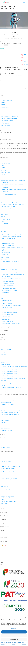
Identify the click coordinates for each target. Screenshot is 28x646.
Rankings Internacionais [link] (6, 445)
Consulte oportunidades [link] (6, 428)
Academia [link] (3, 99)
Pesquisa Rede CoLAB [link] (7, 218)
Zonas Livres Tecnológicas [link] (7, 208)
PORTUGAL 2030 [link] (4, 298)
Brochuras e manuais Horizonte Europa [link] (10, 272)
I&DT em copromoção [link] (7, 307)
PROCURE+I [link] (3, 263)
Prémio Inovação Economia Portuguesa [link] (10, 414)
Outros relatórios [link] (4, 470)
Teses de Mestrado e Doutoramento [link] (9, 478)
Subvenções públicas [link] (5, 364)
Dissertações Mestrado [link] (6, 480)
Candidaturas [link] (5, 182)
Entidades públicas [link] (5, 107)
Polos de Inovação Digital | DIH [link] (8, 206)
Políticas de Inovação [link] (5, 125)
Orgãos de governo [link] (6, 254)
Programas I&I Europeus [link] (7, 267)
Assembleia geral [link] (4, 352)
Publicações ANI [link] (4, 494)
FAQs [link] (25, 61)
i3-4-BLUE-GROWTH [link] (5, 257)
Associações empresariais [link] (6, 100)
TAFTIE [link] (3, 174)
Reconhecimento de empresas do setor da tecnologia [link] (13, 180)
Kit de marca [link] (4, 422)
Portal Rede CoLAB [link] (6, 219)
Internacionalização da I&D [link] (8, 314)
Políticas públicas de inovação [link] (9, 229)
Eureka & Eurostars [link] (6, 287)
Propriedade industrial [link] (6, 316)
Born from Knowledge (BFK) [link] (7, 233)
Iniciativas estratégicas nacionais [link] (9, 199)
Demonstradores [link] (5, 310)
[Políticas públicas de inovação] (14, 228)
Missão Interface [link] (5, 212)
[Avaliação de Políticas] (14, 483)
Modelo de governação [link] (6, 349)
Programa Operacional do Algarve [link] (9, 371)
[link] (6, 2)
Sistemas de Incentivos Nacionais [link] (9, 296)
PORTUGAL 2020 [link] (4, 302)
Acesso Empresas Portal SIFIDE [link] (9, 194)
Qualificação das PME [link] (6, 319)
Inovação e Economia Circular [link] (7, 404)
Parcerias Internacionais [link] (6, 170)
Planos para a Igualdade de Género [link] (8, 400)
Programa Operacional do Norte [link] (9, 376)
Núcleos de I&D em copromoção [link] (9, 309)
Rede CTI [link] (3, 221)
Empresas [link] (3, 104)
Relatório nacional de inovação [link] (8, 471)
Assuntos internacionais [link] (7, 161)
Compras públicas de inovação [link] (7, 245)
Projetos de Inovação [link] (5, 122)
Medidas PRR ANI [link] (5, 123)
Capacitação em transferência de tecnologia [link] (11, 236)
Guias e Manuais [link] (4, 214)
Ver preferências (14, 639)
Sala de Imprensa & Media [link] (7, 418)
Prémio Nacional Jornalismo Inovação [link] (9, 412)
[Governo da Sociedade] (14, 346)
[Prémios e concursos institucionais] (14, 407)
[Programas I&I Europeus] (14, 266)
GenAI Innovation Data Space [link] (7, 243)
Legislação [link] (4, 193)
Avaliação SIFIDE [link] (4, 486)
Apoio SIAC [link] (3, 385)
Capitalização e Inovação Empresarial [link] (9, 202)
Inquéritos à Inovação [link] (6, 447)
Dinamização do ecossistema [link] (8, 238)
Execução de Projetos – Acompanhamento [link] (11, 305)
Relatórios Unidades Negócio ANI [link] (8, 501)
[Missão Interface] (14, 211)
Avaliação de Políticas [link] (6, 484)
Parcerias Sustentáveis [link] (6, 402)
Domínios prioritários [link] (6, 252)
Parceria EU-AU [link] (5, 169)
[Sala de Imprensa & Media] (14, 417)
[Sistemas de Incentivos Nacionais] (14, 295)
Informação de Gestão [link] (6, 359)
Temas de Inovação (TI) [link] (6, 461)
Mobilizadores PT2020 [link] (7, 303)
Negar (14, 635)
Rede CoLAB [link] (4, 216)
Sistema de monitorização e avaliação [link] (10, 256)
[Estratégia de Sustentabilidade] (14, 397)
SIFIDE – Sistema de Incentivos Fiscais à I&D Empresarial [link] (13, 189)
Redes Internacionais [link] (5, 172)
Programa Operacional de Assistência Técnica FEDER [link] (13, 378)
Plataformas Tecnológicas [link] (8, 281)
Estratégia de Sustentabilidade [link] (9, 399)
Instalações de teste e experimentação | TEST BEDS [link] (12, 204)
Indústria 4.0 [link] (3, 463)
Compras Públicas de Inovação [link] (8, 468)
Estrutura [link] (5, 279)
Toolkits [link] (2, 499)
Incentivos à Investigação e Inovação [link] (9, 118)
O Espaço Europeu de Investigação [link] (9, 290)
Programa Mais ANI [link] (6, 383)
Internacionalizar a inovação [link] (7, 120)
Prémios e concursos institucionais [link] (10, 408)
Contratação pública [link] (6, 389)
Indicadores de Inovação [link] (6, 444)
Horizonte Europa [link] (5, 271)
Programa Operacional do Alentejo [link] (9, 369)
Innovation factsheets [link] (6, 464)
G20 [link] (3, 165)
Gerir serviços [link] (13, 628)
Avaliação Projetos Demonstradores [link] (9, 488)
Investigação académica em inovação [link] (11, 476)
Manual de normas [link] (5, 420)
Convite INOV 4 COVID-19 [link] (7, 321)
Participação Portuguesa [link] (8, 283)
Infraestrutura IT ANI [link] (6, 382)
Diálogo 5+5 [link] (4, 167)
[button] (26, 617)
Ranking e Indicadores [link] (6, 442)
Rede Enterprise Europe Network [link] (9, 288)
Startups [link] (3, 102)
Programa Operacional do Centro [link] (9, 373)
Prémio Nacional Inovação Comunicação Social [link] (11, 410)
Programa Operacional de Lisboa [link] (9, 375)
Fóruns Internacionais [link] (5, 163)
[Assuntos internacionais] (14, 160)
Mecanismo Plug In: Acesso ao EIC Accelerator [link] (11, 269)
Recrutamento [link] (4, 426)
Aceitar (14, 632)
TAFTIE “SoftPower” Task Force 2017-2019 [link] (10, 466)
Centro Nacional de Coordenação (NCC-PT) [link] (10, 201)
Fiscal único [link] (3, 354)
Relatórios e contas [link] (5, 362)
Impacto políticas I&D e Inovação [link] (8, 489)
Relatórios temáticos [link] (6, 459)
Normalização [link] (4, 259)
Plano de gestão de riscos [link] (6, 390)
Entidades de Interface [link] (6, 106)
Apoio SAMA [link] (3, 380)
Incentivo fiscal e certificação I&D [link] (9, 178)
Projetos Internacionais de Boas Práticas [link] (10, 261)
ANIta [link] (25, 54)
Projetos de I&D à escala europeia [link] (9, 312)
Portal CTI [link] (4, 225)
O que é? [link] (4, 250)
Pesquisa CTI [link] (5, 223)
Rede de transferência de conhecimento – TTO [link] (11, 234)
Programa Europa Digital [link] (7, 285)
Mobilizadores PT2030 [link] (7, 300)
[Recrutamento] (14, 425)
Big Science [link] (3, 231)
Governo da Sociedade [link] (6, 347)
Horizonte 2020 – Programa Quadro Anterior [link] (12, 278)
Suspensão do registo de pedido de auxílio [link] (11, 323)
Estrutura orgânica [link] (5, 351)
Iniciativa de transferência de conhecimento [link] (11, 387)
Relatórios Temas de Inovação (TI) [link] (8, 496)
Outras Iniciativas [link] (5, 292)
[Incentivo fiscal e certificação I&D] (14, 177)
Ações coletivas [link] (5, 318)
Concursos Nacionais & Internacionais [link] (9, 116)
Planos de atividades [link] (5, 361)
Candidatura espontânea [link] (6, 430)
